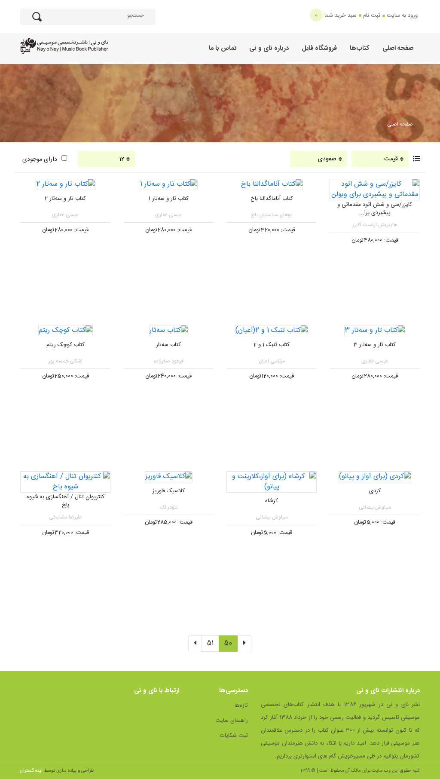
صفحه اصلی (397, 48)
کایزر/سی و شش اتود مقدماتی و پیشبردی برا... (374, 209)
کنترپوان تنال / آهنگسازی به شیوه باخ (65, 501)
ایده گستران (31, 771)
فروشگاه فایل (319, 48)
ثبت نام (371, 15)
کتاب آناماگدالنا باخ (272, 198)
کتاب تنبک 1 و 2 (272, 345)
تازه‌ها (241, 705)
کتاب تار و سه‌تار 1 (169, 198)
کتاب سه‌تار (168, 345)
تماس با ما (222, 48)
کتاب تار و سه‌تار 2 (65, 198)
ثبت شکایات (234, 735)
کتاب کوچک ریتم (65, 345)
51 (210, 643)
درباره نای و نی (269, 48)
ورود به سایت (402, 15)
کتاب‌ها (360, 48)
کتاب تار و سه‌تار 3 (375, 345)
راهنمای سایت (231, 720)
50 (228, 643)
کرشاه (271, 501)
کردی (375, 491)
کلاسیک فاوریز (169, 491)
